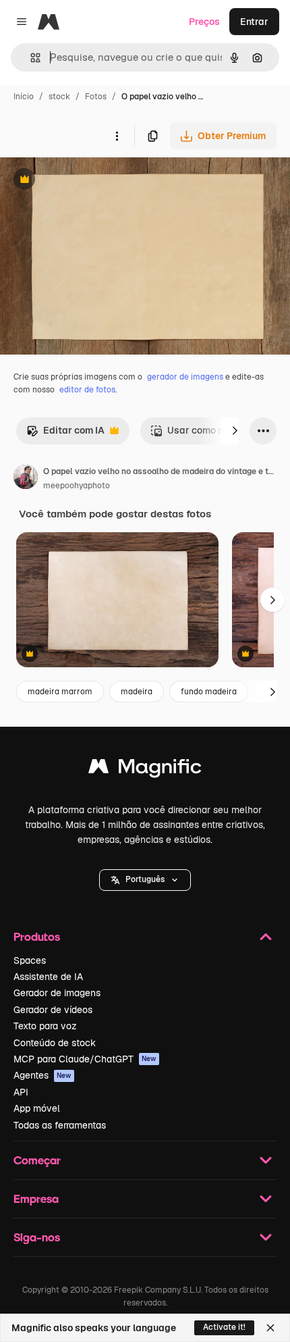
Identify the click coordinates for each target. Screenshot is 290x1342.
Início (23, 96)
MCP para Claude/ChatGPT (84, 1059)
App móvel (36, 1108)
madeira (136, 691)
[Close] (270, 1328)
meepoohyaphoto (76, 485)
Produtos (36, 936)
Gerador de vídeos (52, 1010)
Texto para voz (45, 1026)
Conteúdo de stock (54, 1043)
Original (86, 180)
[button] (145, 880)
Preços (204, 22)
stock (59, 96)
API (20, 1092)
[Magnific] (145, 769)
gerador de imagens (185, 376)
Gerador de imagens (56, 993)
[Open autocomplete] (30, 58)
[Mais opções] (116, 135)
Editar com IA (65, 434)
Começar (37, 1160)
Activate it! (224, 1327)
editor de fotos (87, 389)
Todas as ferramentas (59, 1125)
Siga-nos (36, 1237)
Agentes (42, 1075)
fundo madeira (209, 691)
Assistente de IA (48, 977)
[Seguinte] (235, 430)
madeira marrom (60, 691)
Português (145, 879)
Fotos (96, 96)
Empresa (36, 1198)
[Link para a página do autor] (25, 479)
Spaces (29, 960)
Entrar (254, 22)
